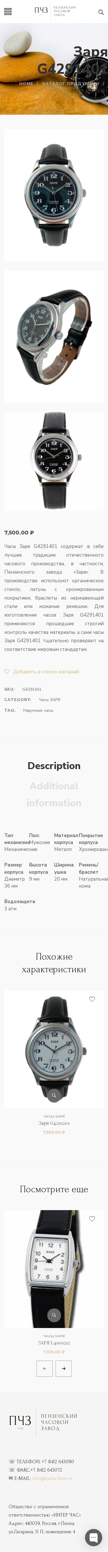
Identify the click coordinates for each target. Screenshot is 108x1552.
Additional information (54, 794)
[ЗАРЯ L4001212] (54, 1269)
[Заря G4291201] (54, 1049)
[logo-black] (43, 1422)
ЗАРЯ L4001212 (54, 1343)
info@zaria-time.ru (52, 1478)
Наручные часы (38, 710)
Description (54, 766)
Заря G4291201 (54, 1123)
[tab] (54, 766)
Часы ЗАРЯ (49, 699)
